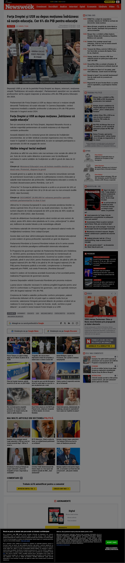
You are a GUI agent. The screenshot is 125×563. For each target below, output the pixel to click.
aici (4, 553)
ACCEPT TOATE (111, 542)
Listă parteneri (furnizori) (63, 545)
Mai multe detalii (25, 541)
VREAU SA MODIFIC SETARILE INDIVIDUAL (111, 548)
